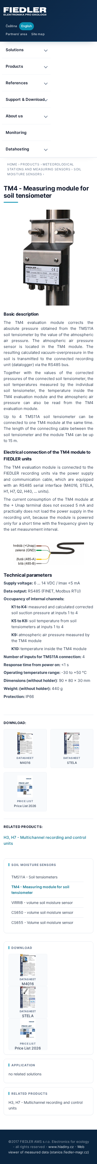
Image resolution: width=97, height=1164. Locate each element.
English (26, 26)
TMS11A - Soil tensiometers (34, 877)
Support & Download (25, 99)
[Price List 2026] (25, 786)
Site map (37, 34)
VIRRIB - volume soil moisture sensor (42, 902)
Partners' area (16, 34)
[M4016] (25, 743)
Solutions (15, 49)
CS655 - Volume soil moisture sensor (42, 922)
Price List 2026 (25, 806)
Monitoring (16, 132)
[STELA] (71, 743)
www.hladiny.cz (61, 1147)
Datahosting (17, 149)
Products (30, 164)
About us (14, 115)
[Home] (25, 11)
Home (12, 164)
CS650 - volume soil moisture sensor (42, 912)
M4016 (25, 763)
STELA (72, 763)
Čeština (11, 26)
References (17, 82)
